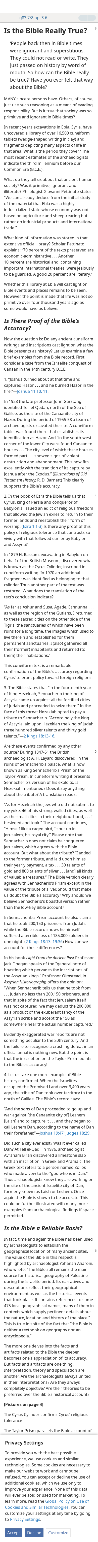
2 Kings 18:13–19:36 (44, 941)
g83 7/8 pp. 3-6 (33, 17)
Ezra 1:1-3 (32, 526)
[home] (7, 6)
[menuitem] (7, 6)
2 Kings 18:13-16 (39, 736)
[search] (92, 7)
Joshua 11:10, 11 (32, 391)
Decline (34, 1532)
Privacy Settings (25, 1519)
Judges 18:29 (77, 1133)
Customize (58, 1532)
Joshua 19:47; (52, 1133)
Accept (13, 1532)
